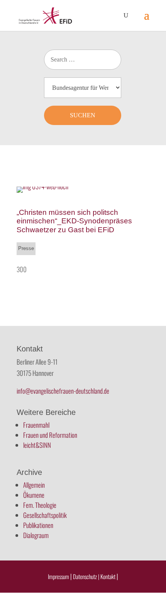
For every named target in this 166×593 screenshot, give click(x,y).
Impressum (58, 576)
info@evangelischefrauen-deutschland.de (63, 391)
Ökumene (33, 495)
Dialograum (36, 535)
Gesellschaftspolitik (45, 515)
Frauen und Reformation (50, 435)
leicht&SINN (37, 445)
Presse (26, 248)
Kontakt (108, 576)
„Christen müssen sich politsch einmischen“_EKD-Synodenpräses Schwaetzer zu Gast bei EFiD (74, 221)
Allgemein (34, 485)
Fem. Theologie (39, 505)
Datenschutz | (86, 576)
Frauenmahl (36, 425)
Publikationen (38, 525)
